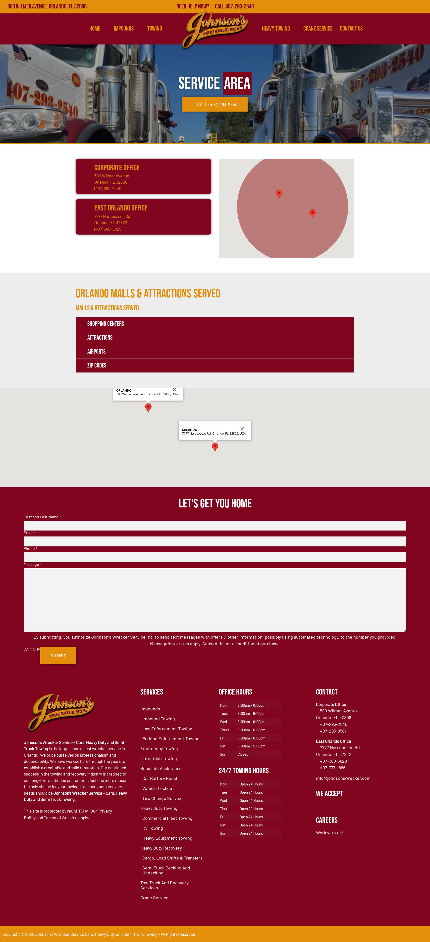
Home (94, 29)
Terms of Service (61, 817)
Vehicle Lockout (158, 788)
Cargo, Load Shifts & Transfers (172, 857)
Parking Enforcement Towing (171, 738)
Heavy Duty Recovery (161, 848)
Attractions (99, 338)
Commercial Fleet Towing (167, 818)
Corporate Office (117, 168)
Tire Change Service (162, 798)
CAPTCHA (32, 649)
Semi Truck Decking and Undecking (166, 870)
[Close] (174, 390)
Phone (30, 548)
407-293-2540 (333, 724)
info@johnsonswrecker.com (343, 778)
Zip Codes (96, 365)
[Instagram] (423, 6)
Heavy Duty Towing (158, 808)
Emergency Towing (159, 748)
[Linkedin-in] (412, 6)
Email (29, 532)
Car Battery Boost (160, 778)
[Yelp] (401, 6)
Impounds (150, 708)
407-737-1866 (332, 767)
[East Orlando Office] (84, 208)
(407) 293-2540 (107, 188)
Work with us (329, 832)
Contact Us (351, 29)
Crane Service (317, 29)
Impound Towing (158, 718)
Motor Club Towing (158, 758)
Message (32, 564)
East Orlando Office (121, 208)
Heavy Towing (276, 29)
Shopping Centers (105, 324)
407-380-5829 (333, 761)
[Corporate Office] (84, 167)
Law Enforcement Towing (167, 728)
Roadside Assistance (161, 768)
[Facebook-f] (380, 6)
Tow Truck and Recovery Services (164, 885)
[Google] (391, 6)
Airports (96, 352)
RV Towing (152, 828)
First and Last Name (42, 517)
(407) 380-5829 (107, 228)
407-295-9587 (333, 731)
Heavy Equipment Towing (167, 838)
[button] (279, 194)
